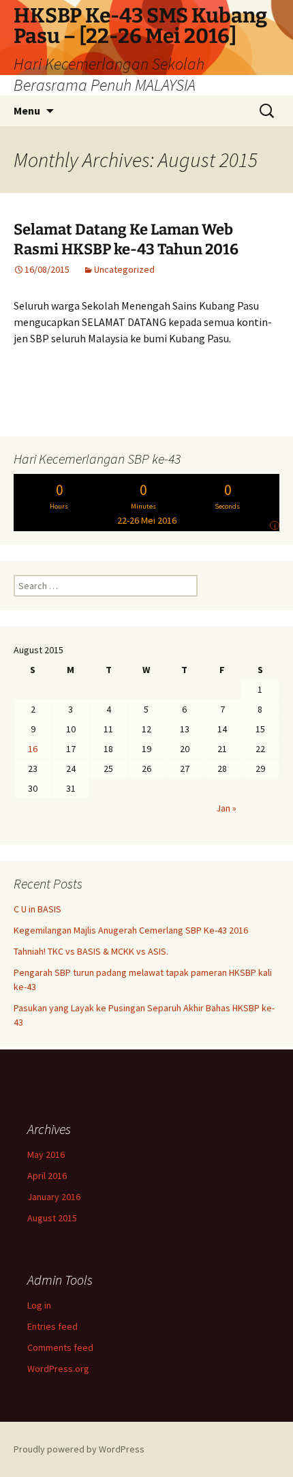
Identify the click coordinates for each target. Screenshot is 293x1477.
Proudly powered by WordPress (79, 1449)
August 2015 (52, 1218)
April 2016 (47, 1175)
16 (32, 749)
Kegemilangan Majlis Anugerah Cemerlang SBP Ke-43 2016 (131, 930)
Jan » (226, 808)
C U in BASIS (37, 909)
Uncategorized (124, 269)
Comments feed (60, 1347)
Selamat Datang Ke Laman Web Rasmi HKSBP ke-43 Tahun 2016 (126, 239)
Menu (27, 110)
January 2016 (53, 1197)
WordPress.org (58, 1368)
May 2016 (46, 1154)
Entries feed (52, 1326)
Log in (39, 1305)
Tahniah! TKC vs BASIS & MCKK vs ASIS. (91, 951)
